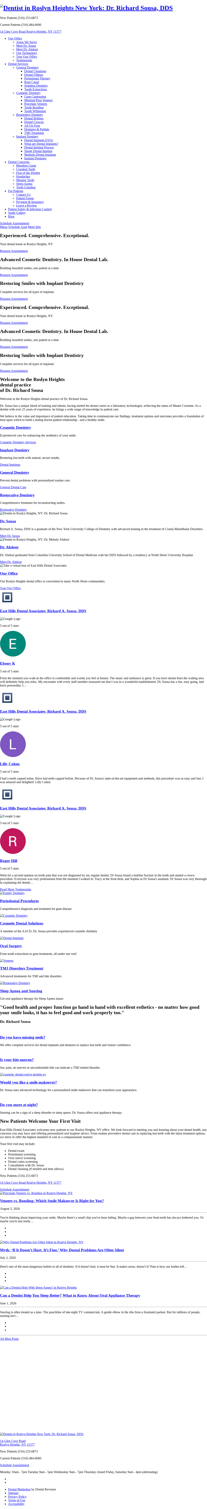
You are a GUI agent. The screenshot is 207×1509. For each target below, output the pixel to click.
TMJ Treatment (34, 133)
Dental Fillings (33, 74)
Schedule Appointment (14, 223)
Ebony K (7, 663)
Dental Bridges (33, 118)
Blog (11, 216)
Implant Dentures (35, 158)
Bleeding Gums (26, 165)
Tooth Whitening (35, 111)
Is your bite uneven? (17, 1060)
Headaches (23, 176)
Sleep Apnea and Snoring (21, 991)
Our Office (15, 38)
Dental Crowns (34, 122)
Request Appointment (14, 251)
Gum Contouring (35, 96)
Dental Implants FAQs (38, 140)
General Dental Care (13, 487)
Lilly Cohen (10, 764)
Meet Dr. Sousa (26, 45)
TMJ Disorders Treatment (21, 968)
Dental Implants (10, 464)
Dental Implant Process (39, 147)
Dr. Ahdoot (9, 547)
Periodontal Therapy (37, 78)
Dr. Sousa (8, 521)
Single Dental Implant (38, 151)
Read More (15, 889)
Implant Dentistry (27, 136)
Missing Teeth (25, 180)
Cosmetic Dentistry (28, 93)
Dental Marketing (19, 1489)
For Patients (15, 191)
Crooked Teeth (25, 169)
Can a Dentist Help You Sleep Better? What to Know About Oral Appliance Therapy (70, 1295)
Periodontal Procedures (19, 901)
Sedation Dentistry (36, 85)
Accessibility (16, 1504)
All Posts (9, 1339)
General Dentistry (27, 67)
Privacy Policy (17, 1496)
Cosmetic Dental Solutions (21, 923)
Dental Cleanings (35, 71)
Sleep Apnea (24, 183)
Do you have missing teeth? (22, 1037)
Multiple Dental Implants (40, 154)
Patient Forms (25, 198)
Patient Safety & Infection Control (30, 209)
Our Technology (26, 53)
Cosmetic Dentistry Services (18, 442)
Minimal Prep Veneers (38, 100)
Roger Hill (8, 861)
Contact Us (23, 194)
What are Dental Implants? (41, 143)
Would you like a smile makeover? (28, 1082)
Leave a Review (26, 205)
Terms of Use (16, 1500)
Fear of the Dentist (28, 173)
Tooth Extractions (35, 89)
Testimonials (24, 60)
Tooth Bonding (34, 107)
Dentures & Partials (36, 129)
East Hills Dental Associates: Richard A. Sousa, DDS (43, 611)
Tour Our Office (26, 56)
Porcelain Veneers (35, 104)
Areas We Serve (26, 42)
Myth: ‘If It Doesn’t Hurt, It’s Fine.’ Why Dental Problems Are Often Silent (62, 1250)
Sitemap (13, 1493)
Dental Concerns (19, 162)
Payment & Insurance (30, 202)
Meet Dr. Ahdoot (27, 49)
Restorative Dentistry (29, 114)
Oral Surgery (11, 946)
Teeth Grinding (26, 187)
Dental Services (18, 64)
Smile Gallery (17, 213)
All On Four (32, 125)
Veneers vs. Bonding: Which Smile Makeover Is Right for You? (52, 1201)
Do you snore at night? (19, 1105)
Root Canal (31, 82)
